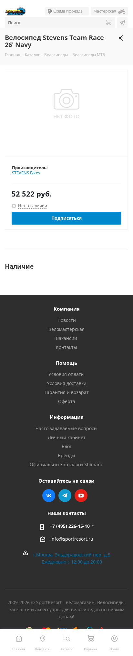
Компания (67, 308)
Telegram (64, 495)
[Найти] (109, 22)
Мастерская (104, 11)
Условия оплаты (66, 374)
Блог (67, 446)
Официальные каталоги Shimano (66, 464)
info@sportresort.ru (71, 539)
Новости (66, 320)
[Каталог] (67, 638)
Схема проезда (68, 11)
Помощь (66, 363)
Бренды (66, 455)
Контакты (66, 347)
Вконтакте (48, 495)
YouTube (81, 495)
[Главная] (19, 638)
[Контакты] (43, 638)
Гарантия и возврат (67, 392)
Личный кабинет (67, 437)
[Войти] (114, 638)
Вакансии (66, 338)
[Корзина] (90, 638)
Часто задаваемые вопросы (66, 428)
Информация (67, 417)
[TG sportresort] (122, 22)
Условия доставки (67, 383)
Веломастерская (66, 329)
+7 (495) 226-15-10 (70, 526)
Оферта (66, 401)
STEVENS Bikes (26, 173)
